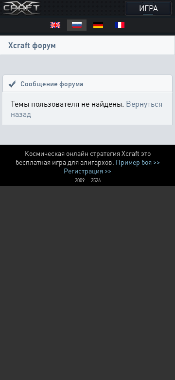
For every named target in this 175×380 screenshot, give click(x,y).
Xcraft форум (32, 45)
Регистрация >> (87, 170)
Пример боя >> (138, 161)
